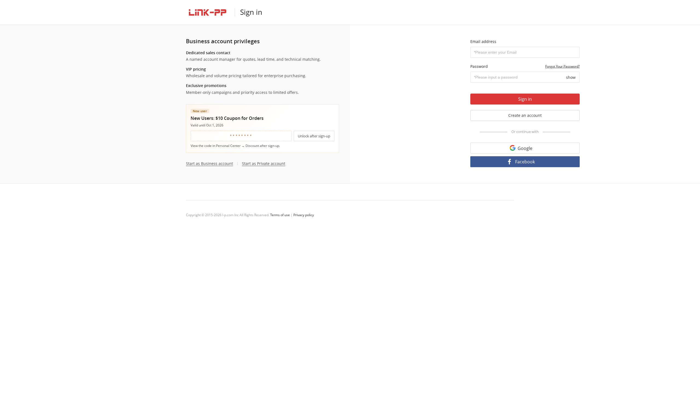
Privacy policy (303, 215)
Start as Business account (209, 164)
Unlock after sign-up (314, 136)
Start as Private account (263, 164)
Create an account (525, 115)
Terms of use (280, 215)
